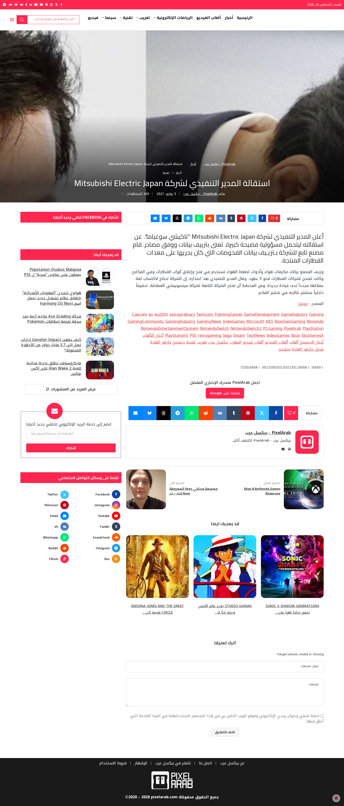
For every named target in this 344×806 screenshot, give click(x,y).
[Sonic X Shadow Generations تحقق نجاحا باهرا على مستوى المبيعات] (292, 566)
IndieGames (234, 321)
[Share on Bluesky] (166, 218)
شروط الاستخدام (113, 763)
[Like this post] (272, 218)
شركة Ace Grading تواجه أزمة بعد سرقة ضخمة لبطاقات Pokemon (51, 319)
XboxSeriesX (312, 335)
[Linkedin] (30, 4)
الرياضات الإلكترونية (175, 17)
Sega (227, 335)
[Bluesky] (16, 4)
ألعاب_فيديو (253, 342)
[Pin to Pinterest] (241, 218)
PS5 (193, 335)
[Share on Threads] (177, 218)
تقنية (128, 17)
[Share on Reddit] (209, 218)
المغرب (236, 342)
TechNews (255, 335)
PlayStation (313, 328)
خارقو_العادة (160, 342)
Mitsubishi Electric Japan (284, 367)
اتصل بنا (205, 763)
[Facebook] (61, 4)
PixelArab (292, 328)
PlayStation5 (176, 335)
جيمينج (179, 342)
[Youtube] (41, 4)
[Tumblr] (26, 4)
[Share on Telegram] (188, 218)
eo (151, 314)
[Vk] (21, 4)
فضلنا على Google (225, 393)
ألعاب (293, 342)
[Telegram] (4, 4)
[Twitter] (56, 4)
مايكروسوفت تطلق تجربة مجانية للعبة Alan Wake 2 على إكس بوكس (53, 368)
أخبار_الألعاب (153, 335)
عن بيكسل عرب (232, 763)
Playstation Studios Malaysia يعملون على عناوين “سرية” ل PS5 (52, 272)
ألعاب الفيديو (208, 17)
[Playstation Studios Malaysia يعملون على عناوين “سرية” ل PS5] (100, 276)
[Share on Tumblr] (231, 218)
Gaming (316, 314)
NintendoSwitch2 (246, 328)
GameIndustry (294, 314)
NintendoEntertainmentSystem (169, 328)
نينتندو (285, 349)
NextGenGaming (289, 321)
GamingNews (209, 321)
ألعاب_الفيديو (276, 342)
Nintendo (315, 321)
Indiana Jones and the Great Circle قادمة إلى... (157, 609)
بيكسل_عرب (218, 342)
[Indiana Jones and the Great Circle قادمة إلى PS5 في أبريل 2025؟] (157, 566)
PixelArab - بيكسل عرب (219, 164)
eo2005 (161, 314)
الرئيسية (245, 17)
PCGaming (272, 328)
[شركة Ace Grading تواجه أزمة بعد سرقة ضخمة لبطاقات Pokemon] (100, 323)
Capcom (139, 314)
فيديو (93, 17)
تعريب (144, 17)
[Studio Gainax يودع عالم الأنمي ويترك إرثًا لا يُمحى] (225, 566)
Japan (316, 367)
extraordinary (182, 314)
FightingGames (228, 314)
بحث (22, 19)
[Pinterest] (46, 4)
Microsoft (255, 321)
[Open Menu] (12, 20)
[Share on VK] (220, 218)
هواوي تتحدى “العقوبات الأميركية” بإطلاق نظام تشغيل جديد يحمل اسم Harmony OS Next (51, 298)
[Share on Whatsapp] (199, 218)
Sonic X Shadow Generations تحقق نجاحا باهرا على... (292, 609)
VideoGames (278, 335)
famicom (205, 314)
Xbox (295, 335)
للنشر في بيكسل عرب (173, 763)
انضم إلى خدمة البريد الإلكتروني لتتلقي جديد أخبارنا (68, 424)
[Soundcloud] (10, 4)
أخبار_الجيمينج (312, 342)
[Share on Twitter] (252, 218)
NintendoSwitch (214, 328)
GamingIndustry (180, 321)
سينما (110, 17)
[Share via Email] (155, 218)
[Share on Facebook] (262, 218)
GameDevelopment (262, 314)
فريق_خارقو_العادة (308, 349)
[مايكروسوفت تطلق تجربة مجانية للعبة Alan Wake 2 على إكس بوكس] (100, 370)
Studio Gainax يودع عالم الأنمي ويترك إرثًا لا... (225, 609)
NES (269, 321)
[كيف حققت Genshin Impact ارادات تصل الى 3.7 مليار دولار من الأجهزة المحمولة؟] (100, 346)
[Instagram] (51, 4)
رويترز (303, 303)
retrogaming (209, 335)
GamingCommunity (146, 321)
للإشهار (141, 763)
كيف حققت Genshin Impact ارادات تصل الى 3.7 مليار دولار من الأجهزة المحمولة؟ (51, 345)
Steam (239, 335)
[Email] (35, 4)
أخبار (229, 17)
